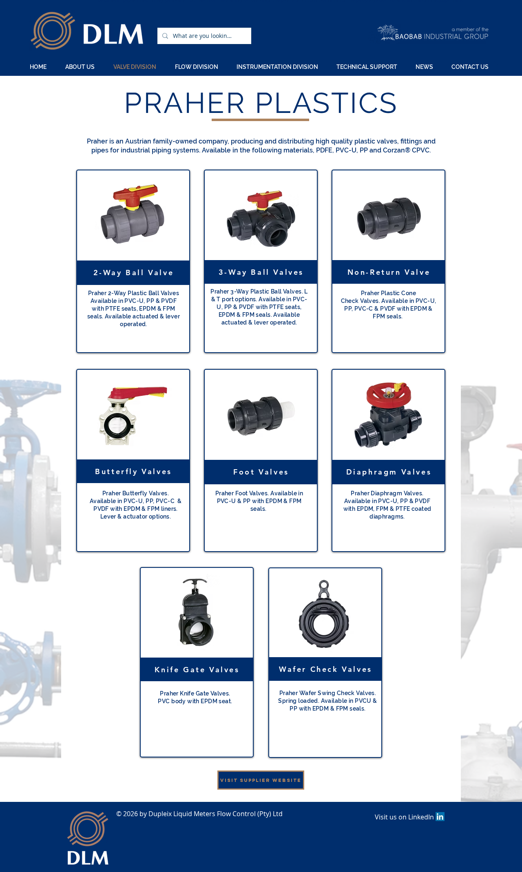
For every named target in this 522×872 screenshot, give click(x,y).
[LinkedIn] (440, 816)
